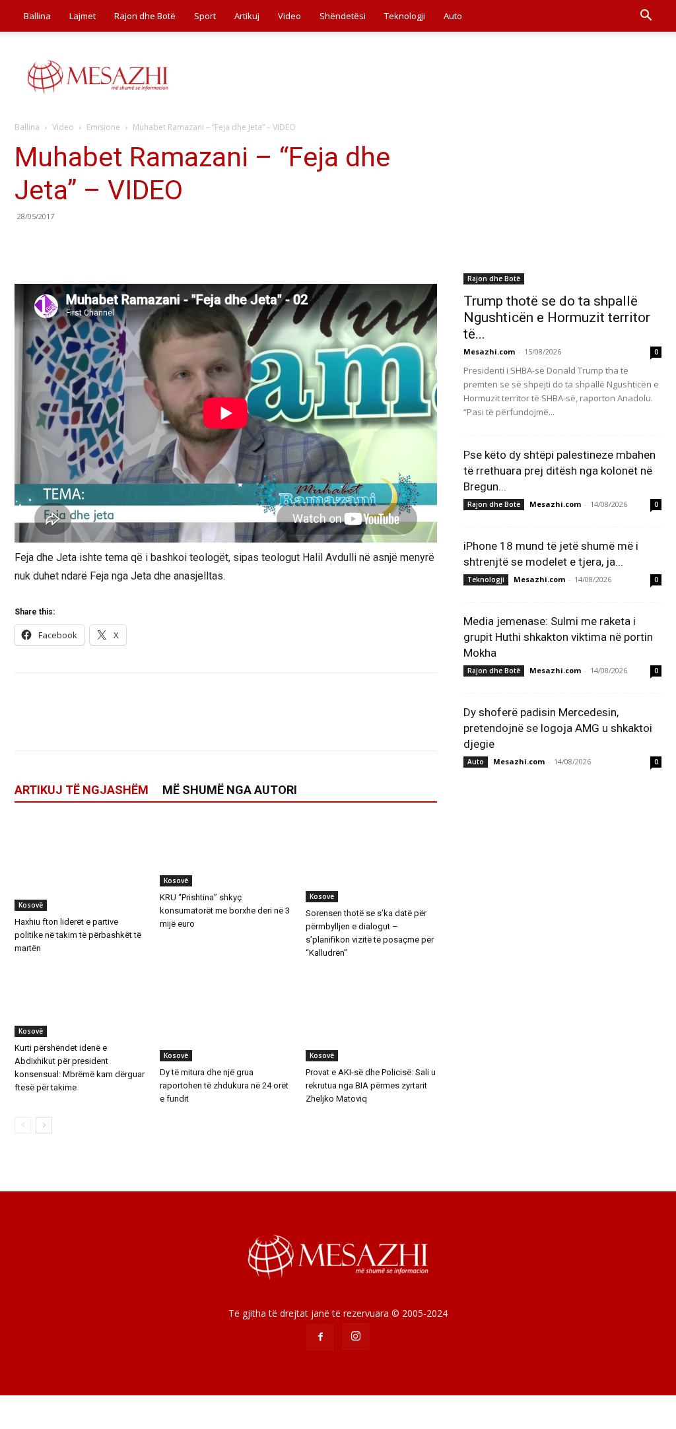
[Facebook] (28, 246)
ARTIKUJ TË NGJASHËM (82, 790)
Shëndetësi (343, 16)
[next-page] (44, 1125)
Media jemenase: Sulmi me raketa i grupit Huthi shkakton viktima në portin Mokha (558, 637)
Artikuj (246, 16)
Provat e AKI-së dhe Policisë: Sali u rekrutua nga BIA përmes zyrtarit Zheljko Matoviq (371, 1085)
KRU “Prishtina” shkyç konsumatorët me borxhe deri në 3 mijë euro (225, 910)
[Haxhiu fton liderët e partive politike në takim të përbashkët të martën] (80, 865)
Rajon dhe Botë (145, 16)
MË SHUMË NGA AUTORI (229, 790)
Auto (453, 16)
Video (289, 16)
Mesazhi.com (489, 351)
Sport (205, 16)
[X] (58, 246)
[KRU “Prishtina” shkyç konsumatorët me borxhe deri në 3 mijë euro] (225, 853)
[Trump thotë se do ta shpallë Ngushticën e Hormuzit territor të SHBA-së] (562, 212)
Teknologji (404, 16)
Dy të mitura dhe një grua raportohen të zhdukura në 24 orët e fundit (224, 1085)
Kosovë (30, 905)
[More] (150, 246)
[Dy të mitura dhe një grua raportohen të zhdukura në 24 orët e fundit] (225, 1016)
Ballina (37, 16)
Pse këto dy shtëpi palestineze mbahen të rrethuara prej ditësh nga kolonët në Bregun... (559, 470)
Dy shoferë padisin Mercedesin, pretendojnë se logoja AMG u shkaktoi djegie (557, 728)
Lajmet (82, 16)
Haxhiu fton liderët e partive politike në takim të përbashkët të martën (78, 935)
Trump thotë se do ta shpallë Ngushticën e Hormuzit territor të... (556, 317)
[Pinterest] (88, 246)
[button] (645, 17)
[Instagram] (356, 1336)
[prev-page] (23, 1125)
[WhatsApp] (119, 246)
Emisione (103, 127)
